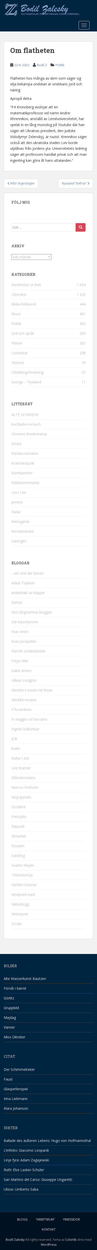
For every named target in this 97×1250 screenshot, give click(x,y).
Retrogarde (20, 521)
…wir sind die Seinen (27, 573)
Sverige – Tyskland (26, 382)
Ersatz (16, 443)
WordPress (48, 1245)
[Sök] (81, 227)
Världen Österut (24, 884)
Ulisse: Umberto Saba (21, 1189)
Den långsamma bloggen (31, 612)
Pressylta (18, 816)
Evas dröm (20, 631)
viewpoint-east (23, 894)
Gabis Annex (21, 670)
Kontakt (48, 1229)
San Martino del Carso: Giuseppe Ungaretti (38, 1179)
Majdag (10, 1017)
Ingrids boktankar (25, 729)
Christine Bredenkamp (29, 434)
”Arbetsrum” (45, 1219)
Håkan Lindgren (24, 680)
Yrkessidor (71, 1219)
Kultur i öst (20, 758)
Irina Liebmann (16, 1098)
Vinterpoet (19, 914)
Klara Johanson (16, 1108)
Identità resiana (23, 699)
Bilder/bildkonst (23, 304)
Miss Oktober (14, 1037)
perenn (17, 502)
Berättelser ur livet (26, 284)
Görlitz (9, 998)
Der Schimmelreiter (19, 1069)
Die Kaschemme (24, 622)
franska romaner (24, 453)
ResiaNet (18, 836)
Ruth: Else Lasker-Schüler (24, 1169)
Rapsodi (17, 826)
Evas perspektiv (23, 641)
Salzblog (18, 855)
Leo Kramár (21, 768)
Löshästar (19, 352)
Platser (17, 343)
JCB (14, 738)
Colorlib (71, 1240)
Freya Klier (19, 660)
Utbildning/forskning (27, 372)
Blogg (22, 1219)
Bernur (16, 602)
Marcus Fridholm (25, 787)
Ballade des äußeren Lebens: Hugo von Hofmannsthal (47, 1140)
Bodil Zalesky (15, 1240)
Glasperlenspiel (16, 1089)
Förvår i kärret (15, 988)
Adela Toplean (23, 583)
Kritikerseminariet (25, 482)
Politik (59, 65)
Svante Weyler (22, 865)
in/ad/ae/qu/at (22, 463)
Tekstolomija (22, 875)
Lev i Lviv (18, 492)
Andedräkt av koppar (28, 592)
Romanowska (22, 531)
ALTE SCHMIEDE (25, 414)
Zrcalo (16, 923)
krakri (15, 748)
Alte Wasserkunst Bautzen (25, 978)
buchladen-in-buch (26, 424)
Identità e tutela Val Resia (31, 690)
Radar (16, 511)
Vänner (9, 1027)
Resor (16, 314)
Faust (8, 1079)
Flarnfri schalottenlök (28, 651)
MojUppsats (21, 797)
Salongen (18, 541)
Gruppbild (11, 1007)
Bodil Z (42, 65)
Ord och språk (22, 333)
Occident (18, 806)
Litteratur (18, 294)
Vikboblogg (20, 904)
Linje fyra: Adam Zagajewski (26, 1160)
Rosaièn (17, 845)
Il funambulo (21, 709)
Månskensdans (23, 777)
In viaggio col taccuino (29, 719)
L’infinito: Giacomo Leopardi (26, 1150)
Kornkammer (22, 472)
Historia (17, 362)
